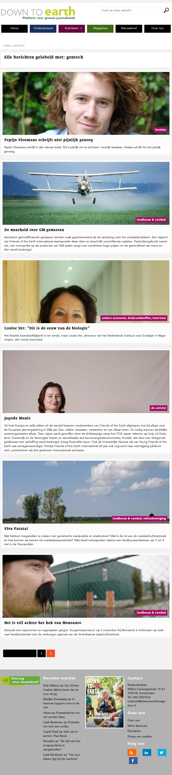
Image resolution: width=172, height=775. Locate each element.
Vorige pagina (24, 653)
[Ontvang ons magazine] (20, 685)
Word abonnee (137, 726)
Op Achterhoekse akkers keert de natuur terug (61, 690)
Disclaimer (134, 731)
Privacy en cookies (140, 736)
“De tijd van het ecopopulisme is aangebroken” (61, 745)
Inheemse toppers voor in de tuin (61, 703)
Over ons (134, 720)
